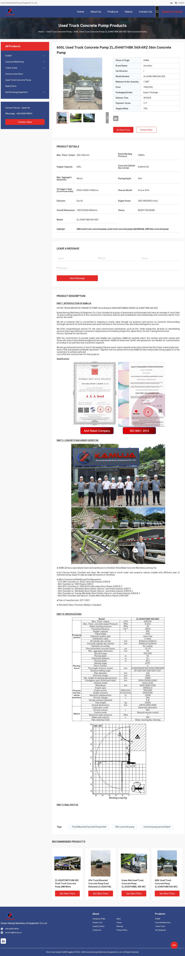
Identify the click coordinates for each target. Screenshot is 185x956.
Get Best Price (123, 130)
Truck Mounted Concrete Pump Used (89, 827)
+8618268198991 (24, 113)
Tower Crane (11, 68)
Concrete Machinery (14, 62)
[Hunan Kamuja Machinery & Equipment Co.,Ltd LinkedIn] (171, 3)
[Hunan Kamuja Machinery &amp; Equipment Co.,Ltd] (10, 11)
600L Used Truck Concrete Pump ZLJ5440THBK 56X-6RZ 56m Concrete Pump (166, 883)
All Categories (160, 930)
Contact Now (25, 122)
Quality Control (98, 926)
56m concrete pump (124, 827)
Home (41, 32)
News (118, 919)
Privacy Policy (121, 930)
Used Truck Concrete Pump (59, 32)
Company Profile (98, 919)
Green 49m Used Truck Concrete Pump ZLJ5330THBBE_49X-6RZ (134, 883)
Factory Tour (97, 923)
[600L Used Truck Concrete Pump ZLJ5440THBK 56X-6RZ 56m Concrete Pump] (82, 83)
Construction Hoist (14, 74)
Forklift (8, 56)
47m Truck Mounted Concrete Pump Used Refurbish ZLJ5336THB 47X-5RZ (99, 883)
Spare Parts (10, 86)
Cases (119, 923)
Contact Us (96, 930)
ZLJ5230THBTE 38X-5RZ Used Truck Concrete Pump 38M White (67, 883)
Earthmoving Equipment (16, 92)
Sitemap (119, 926)
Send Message (77, 278)
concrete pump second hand (156, 827)
